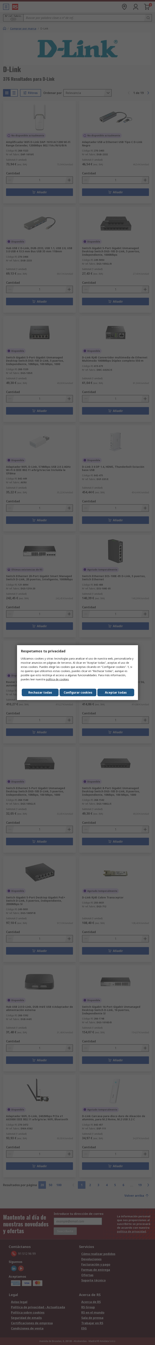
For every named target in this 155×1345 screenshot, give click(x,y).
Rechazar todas (40, 692)
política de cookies (57, 679)
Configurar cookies (78, 692)
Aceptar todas (116, 692)
